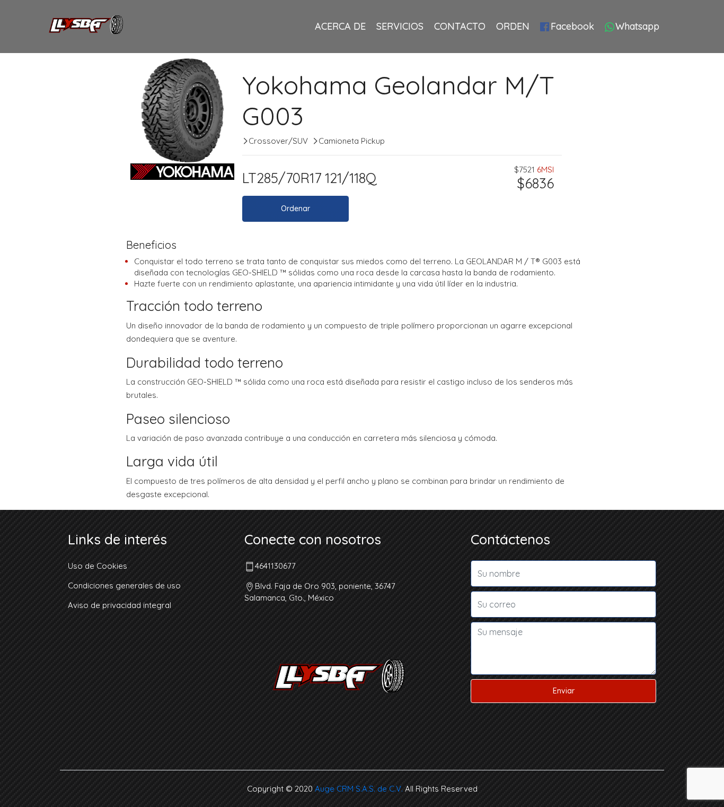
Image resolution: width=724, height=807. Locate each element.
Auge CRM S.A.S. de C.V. (359, 789)
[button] (138, 110)
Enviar (564, 691)
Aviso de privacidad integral (119, 605)
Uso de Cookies (97, 566)
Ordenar (295, 208)
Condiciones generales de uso (124, 585)
